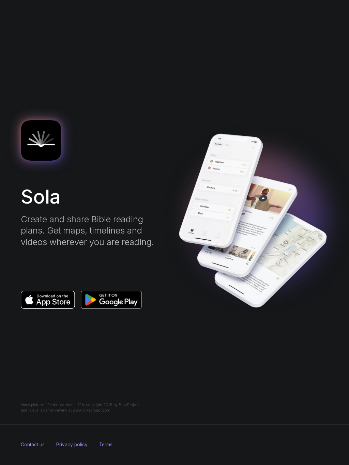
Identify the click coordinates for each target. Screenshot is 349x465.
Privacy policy (72, 444)
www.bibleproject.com (91, 410)
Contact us (33, 444)
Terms (105, 444)
